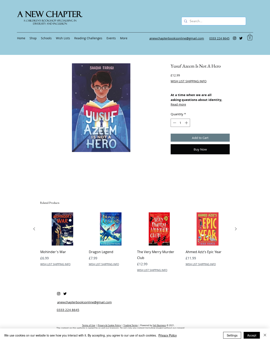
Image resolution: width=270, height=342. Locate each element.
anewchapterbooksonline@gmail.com (84, 302)
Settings (232, 335)
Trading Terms (130, 325)
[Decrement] (174, 123)
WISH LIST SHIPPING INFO (189, 81)
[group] (135, 245)
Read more (178, 104)
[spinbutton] (180, 123)
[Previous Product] (34, 228)
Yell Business (159, 325)
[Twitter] (241, 38)
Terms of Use (88, 325)
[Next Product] (235, 228)
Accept (251, 335)
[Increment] (187, 123)
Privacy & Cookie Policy (109, 325)
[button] (249, 37)
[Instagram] (234, 38)
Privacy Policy (167, 335)
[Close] (264, 335)
